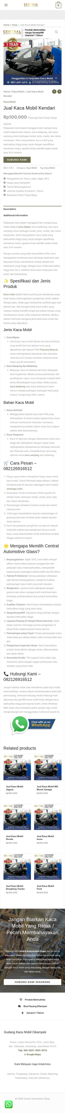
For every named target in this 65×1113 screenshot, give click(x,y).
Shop (14, 24)
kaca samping (32, 455)
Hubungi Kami (17, 159)
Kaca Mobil (18, 91)
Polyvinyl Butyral (48, 349)
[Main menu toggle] (6, 5)
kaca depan (24, 226)
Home (6, 24)
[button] (56, 32)
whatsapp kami (14, 488)
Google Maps (34, 1054)
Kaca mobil (9, 294)
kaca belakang (17, 386)
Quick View (17, 777)
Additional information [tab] (15, 215)
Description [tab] (9, 209)
